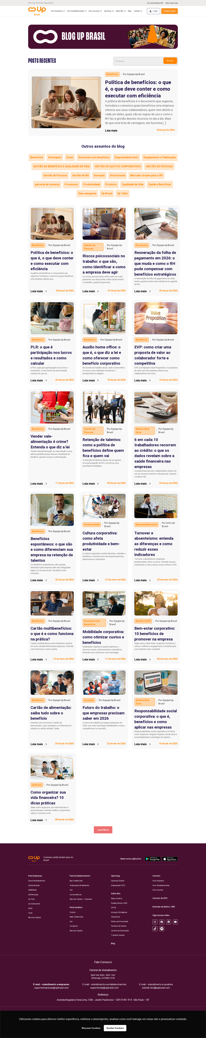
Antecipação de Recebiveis (79, 885)
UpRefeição (32, 890)
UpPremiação (33, 895)
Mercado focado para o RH (146, 175)
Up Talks (122, 193)
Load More (103, 830)
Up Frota (31, 899)
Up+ (71, 890)
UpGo (30, 908)
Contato (156, 876)
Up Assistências (76, 895)
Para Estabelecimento (80, 876)
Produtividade (91, 184)
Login (155, 11)
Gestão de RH (80, 175)
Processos (71, 184)
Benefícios (112, 74)
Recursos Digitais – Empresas (81, 899)
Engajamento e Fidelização (160, 157)
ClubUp (72, 912)
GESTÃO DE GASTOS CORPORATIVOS (118, 166)
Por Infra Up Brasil (168, 525)
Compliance (115, 917)
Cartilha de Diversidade (120, 931)
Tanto (30, 913)
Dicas (69, 157)
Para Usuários (76, 907)
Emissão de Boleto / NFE (164, 907)
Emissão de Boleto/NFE (155, 3)
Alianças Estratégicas (119, 912)
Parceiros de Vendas (118, 926)
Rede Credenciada (172, 3)
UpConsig (115, 876)
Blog (129, 11)
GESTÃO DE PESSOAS (159, 166)
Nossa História (116, 898)
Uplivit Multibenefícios (36, 881)
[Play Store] (153, 858)
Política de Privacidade (119, 921)
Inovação (99, 175)
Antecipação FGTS (118, 885)
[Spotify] (161, 928)
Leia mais (111, 130)
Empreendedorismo (126, 157)
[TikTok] (155, 928)
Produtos (111, 184)
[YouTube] (175, 922)
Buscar (170, 61)
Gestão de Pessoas (55, 175)
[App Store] (170, 858)
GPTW (113, 908)
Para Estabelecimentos (75, 11)
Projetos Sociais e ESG (119, 903)
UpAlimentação (34, 885)
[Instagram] (155, 922)
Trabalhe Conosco (118, 935)
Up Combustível (34, 904)
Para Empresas (35, 876)
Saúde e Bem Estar (159, 184)
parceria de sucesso (47, 184)
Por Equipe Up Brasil (134, 74)
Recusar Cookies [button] (91, 1028)
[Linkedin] (168, 922)
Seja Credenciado (76, 881)
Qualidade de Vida (132, 184)
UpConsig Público (117, 881)
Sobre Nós (115, 893)
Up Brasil (106, 193)
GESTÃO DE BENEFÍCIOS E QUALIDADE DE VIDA (61, 166)
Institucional (117, 175)
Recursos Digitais (34, 917)
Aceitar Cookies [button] (115, 1028)
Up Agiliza (74, 926)
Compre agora (169, 11)
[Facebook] (161, 922)
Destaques (54, 157)
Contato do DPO (160, 898)
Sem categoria (87, 193)
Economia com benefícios (94, 157)
